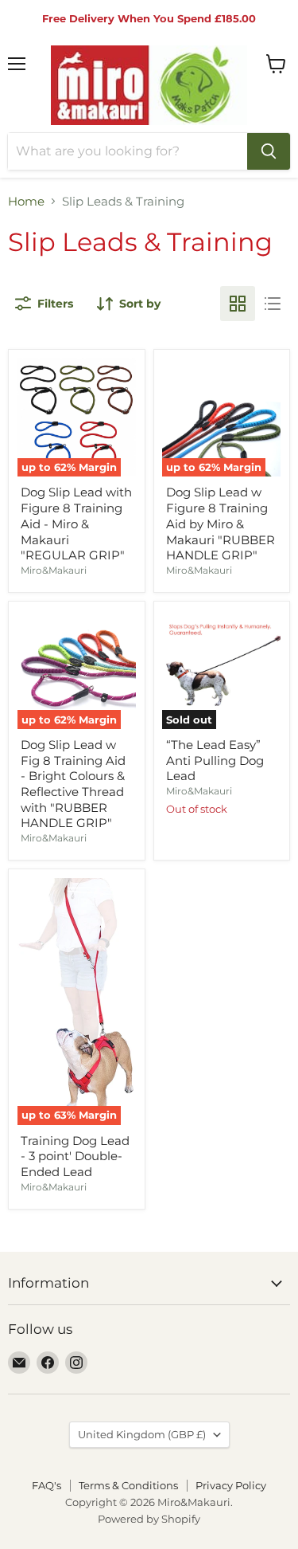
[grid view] (237, 303)
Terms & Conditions (128, 1485)
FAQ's (46, 1485)
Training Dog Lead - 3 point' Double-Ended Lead (75, 1156)
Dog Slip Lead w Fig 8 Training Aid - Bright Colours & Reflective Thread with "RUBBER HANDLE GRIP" (73, 783)
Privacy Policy (230, 1485)
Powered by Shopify (149, 1518)
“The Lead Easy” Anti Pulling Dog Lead (215, 760)
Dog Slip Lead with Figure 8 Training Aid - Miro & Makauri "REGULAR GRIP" (76, 523)
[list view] (272, 303)
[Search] (268, 151)
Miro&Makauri (54, 570)
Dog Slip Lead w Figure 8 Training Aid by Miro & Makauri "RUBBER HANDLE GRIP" (220, 523)
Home (26, 201)
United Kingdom (142, 1434)
